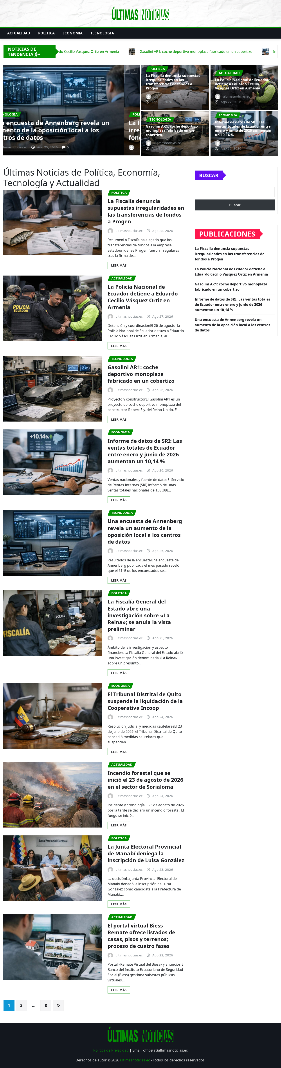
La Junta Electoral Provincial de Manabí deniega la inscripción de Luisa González (146, 853)
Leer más (118, 265)
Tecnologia (102, 33)
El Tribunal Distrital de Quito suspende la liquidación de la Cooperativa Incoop (145, 701)
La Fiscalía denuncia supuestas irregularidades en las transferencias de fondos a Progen (173, 82)
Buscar (208, 175)
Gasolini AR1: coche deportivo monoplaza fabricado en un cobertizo (172, 130)
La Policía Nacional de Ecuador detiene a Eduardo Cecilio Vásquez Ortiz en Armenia (70, 130)
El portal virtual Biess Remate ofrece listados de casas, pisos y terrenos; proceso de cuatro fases (141, 936)
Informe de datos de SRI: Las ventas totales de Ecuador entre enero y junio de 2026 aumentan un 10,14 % (243, 128)
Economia (73, 33)
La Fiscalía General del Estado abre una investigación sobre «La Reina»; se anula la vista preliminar (139, 615)
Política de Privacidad (111, 1050)
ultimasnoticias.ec (135, 1060)
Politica (46, 33)
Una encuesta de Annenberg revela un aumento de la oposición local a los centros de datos (145, 531)
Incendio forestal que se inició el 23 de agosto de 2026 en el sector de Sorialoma (145, 779)
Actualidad (18, 33)
